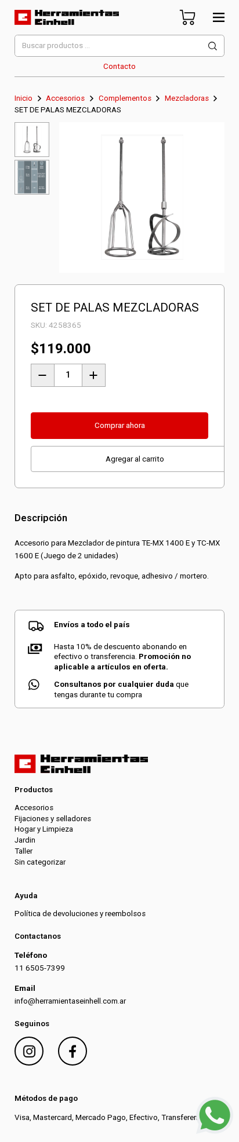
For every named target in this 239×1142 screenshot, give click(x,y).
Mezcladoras (187, 98)
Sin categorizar (40, 862)
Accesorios (65, 98)
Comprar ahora (120, 425)
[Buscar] (213, 45)
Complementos (125, 98)
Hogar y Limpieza (44, 829)
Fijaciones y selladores (53, 818)
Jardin (25, 840)
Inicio (23, 98)
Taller (23, 851)
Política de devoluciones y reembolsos (80, 913)
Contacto (119, 66)
